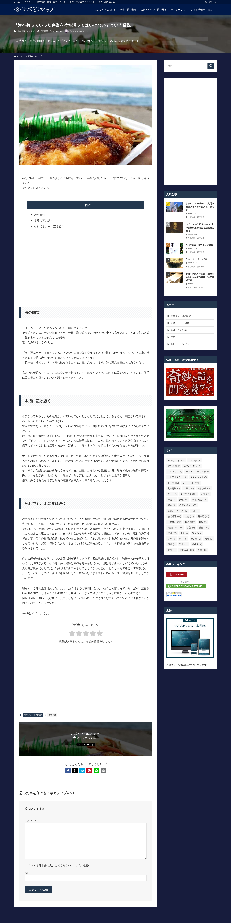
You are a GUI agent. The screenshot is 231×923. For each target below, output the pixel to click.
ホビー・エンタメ (179, 344)
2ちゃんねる (176, 460)
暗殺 (203, 521)
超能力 (197, 544)
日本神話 (174, 521)
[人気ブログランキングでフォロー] (186, 587)
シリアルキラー (177, 477)
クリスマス (175, 471)
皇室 (171, 538)
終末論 (196, 538)
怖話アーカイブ (178, 510)
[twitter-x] (206, 2)
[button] (68, 770)
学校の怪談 (199, 499)
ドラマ (173, 482)
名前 (27, 872)
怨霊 (195, 510)
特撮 (172, 533)
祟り (183, 538)
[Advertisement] (85, 268)
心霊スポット (188, 505)
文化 (189, 516)
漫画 (204, 527)
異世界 (197, 533)
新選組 (203, 516)
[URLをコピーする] (103, 770)
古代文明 (204, 488)
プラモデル (191, 482)
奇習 (171, 499)
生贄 (184, 533)
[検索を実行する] (210, 66)
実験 (171, 505)
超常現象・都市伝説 (26, 31)
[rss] (215, 2)
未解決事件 (175, 527)
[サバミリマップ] (34, 9)
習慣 (209, 538)
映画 (190, 521)
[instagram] (210, 2)
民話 (191, 527)
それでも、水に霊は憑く (49, 226)
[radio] (72, 633)
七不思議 (174, 488)
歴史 (172, 337)
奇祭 (205, 493)
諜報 (183, 544)
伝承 (189, 488)
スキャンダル (198, 477)
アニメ (174, 466)
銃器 (202, 549)
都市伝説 (44, 30)
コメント (30, 820)
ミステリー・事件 (179, 322)
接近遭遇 (174, 516)
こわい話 (194, 460)
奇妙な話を (188, 493)
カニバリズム (192, 466)
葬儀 (171, 544)
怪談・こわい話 (178, 330)
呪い (172, 493)
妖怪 (183, 499)
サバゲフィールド (197, 471)
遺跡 (171, 549)
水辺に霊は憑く (43, 220)
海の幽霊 (39, 215)
